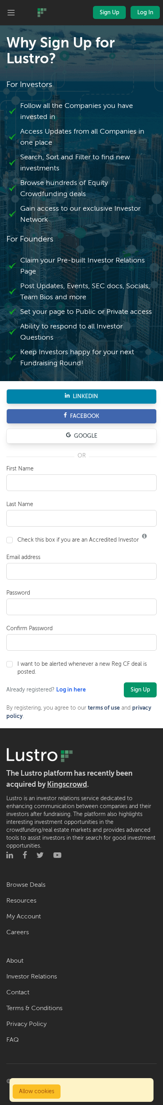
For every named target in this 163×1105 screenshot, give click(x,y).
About (14, 960)
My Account (23, 916)
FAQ (12, 1039)
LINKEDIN (85, 396)
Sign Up (109, 12)
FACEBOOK (84, 416)
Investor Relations (31, 976)
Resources (21, 900)
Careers (17, 932)
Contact (17, 992)
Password (18, 593)
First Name (20, 469)
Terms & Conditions (34, 1008)
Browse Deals (25, 884)
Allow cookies (36, 1091)
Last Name (19, 504)
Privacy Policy (26, 1024)
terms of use (104, 708)
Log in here (71, 690)
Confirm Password (29, 628)
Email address (23, 557)
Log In (145, 12)
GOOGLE (85, 436)
